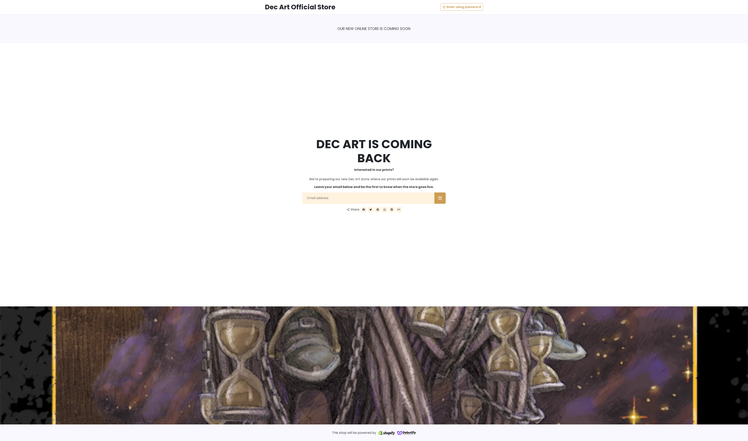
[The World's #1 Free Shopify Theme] (406, 432)
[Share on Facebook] (363, 209)
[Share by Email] (398, 209)
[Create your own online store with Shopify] (386, 432)
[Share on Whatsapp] (384, 209)
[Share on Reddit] (391, 209)
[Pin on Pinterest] (377, 209)
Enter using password (462, 7)
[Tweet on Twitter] (370, 209)
